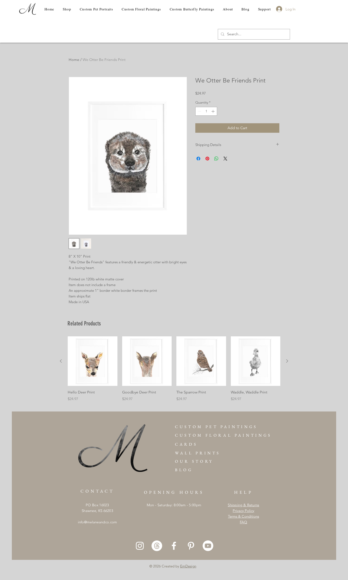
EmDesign (188, 566)
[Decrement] (199, 111)
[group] (174, 371)
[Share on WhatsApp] (216, 158)
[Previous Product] (61, 361)
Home (74, 59)
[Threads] (157, 545)
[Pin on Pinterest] (207, 158)
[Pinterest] (191, 545)
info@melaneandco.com (97, 522)
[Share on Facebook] (198, 158)
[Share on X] (225, 158)
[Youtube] (208, 545)
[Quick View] (92, 361)
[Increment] (213, 111)
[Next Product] (287, 361)
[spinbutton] (206, 111)
